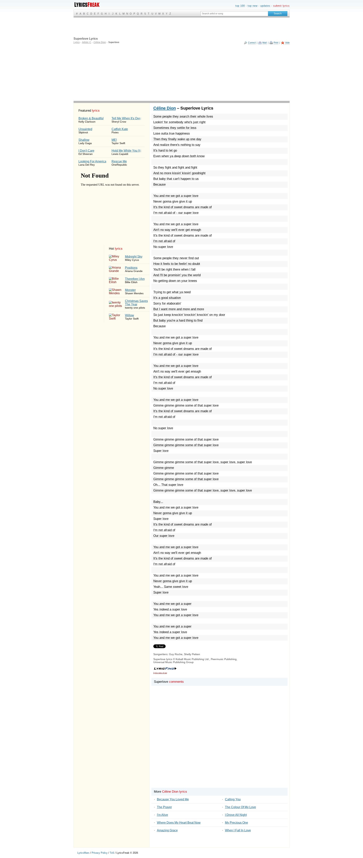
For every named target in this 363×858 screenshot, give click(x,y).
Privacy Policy (100, 852)
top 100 (240, 5)
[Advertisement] (182, 72)
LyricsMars (83, 852)
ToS (112, 852)
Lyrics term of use (160, 673)
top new (253, 5)
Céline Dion (164, 108)
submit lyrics (281, 5)
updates (265, 5)
